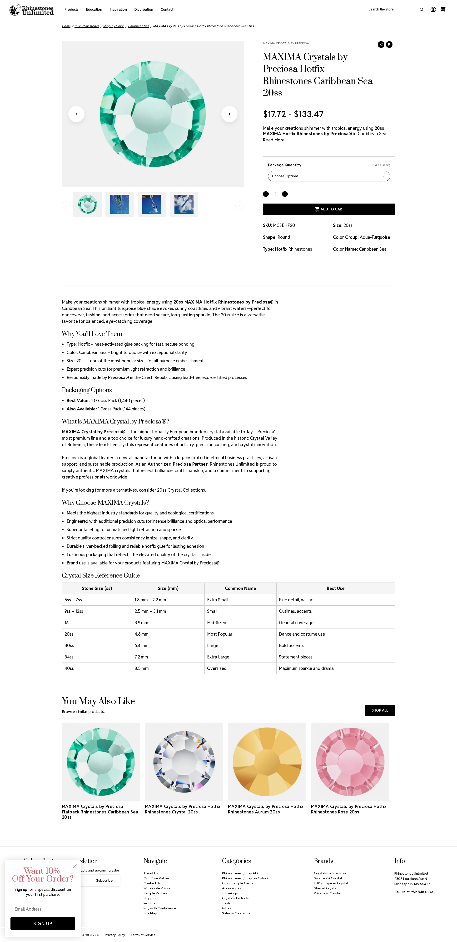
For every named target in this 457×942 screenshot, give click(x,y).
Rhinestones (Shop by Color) (245, 878)
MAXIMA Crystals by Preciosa (286, 43)
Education (94, 9)
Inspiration (118, 9)
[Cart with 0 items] (442, 9)
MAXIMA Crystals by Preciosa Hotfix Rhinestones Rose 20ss (348, 809)
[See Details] (101, 797)
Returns (149, 903)
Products (72, 9)
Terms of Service (143, 935)
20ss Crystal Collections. (182, 490)
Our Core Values (156, 878)
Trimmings (230, 893)
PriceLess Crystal (327, 893)
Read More (274, 140)
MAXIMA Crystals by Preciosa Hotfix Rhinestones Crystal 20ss (182, 809)
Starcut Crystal (325, 888)
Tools (226, 903)
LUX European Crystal (331, 883)
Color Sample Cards (237, 883)
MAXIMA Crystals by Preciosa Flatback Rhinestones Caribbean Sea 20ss (100, 812)
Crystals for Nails (235, 898)
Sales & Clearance (236, 913)
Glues (226, 908)
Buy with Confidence (160, 908)
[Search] (422, 9)
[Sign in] (433, 9)
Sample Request (156, 893)
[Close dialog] (75, 866)
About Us (151, 873)
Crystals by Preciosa (330, 873)
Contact (167, 9)
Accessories (231, 888)
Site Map (150, 913)
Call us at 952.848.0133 (413, 892)
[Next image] (229, 114)
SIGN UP (43, 924)
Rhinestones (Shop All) (240, 873)
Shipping (151, 898)
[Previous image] (76, 114)
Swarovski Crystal (328, 878)
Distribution (143, 9)
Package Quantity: (329, 165)
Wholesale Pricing (158, 888)
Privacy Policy (115, 935)
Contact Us (152, 883)
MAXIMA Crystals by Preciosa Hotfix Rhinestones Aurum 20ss (265, 809)
